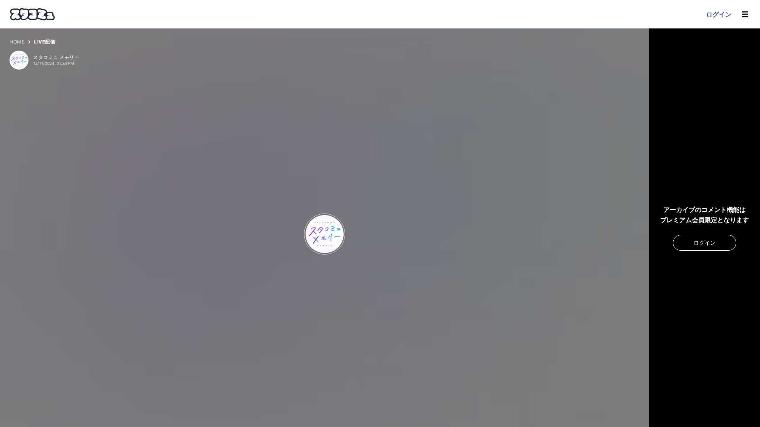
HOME (17, 42)
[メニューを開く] (745, 14)
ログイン (719, 14)
